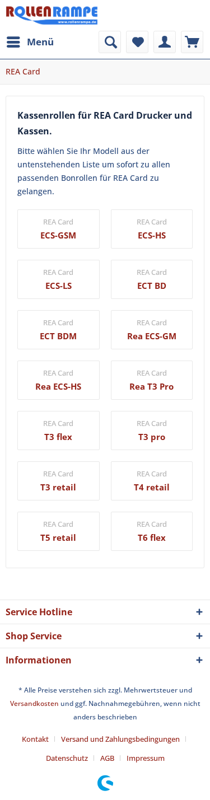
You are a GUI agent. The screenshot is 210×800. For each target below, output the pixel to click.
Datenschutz (67, 758)
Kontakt (35, 739)
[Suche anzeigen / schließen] (110, 42)
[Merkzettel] (137, 42)
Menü (40, 41)
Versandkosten (34, 703)
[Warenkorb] (192, 42)
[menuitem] (29, 42)
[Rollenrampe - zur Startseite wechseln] (52, 15)
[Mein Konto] (164, 42)
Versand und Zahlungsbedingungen (120, 739)
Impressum (146, 758)
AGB (107, 758)
